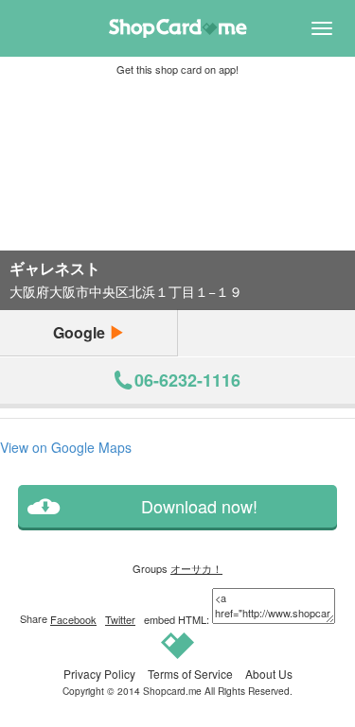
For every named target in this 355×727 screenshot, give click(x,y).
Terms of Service (190, 674)
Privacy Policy (99, 674)
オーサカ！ (196, 568)
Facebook (73, 619)
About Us (269, 674)
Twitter (120, 619)
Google (81, 332)
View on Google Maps (66, 447)
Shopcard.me (172, 691)
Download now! (199, 506)
